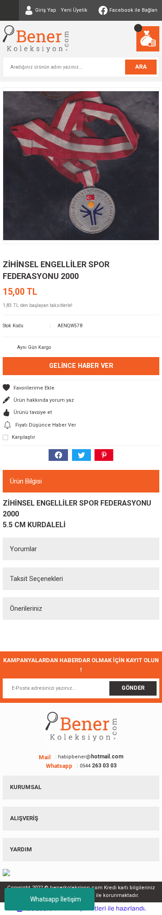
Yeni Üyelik (74, 10)
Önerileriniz (26, 608)
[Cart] (147, 38)
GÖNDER (133, 687)
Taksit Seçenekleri (36, 579)
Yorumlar (23, 549)
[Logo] (35, 38)
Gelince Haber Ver (81, 366)
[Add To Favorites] (81, 388)
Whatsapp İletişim (55, 899)
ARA (141, 66)
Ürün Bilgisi (26, 481)
